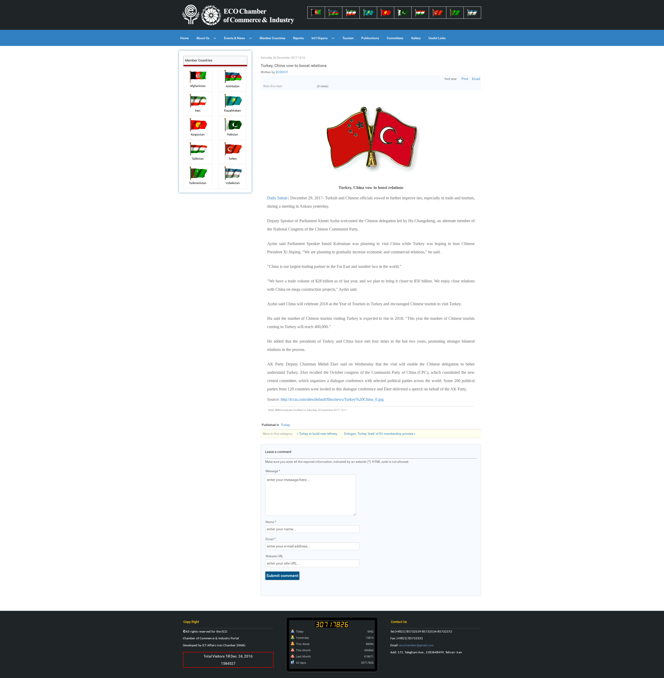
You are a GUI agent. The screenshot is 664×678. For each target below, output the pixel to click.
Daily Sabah (277, 198)
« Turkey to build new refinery (317, 434)
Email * (271, 539)
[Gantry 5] (238, 15)
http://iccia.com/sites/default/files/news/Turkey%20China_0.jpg (332, 399)
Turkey (285, 425)
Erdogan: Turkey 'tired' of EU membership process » (380, 434)
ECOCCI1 (282, 72)
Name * (271, 522)
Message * (273, 471)
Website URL (274, 556)
